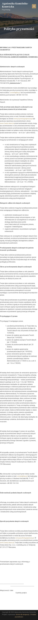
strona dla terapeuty (22, 614)
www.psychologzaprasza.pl (23, 119)
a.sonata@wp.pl (15, 92)
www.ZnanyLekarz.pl (7, 123)
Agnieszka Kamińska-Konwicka (15, 5)
